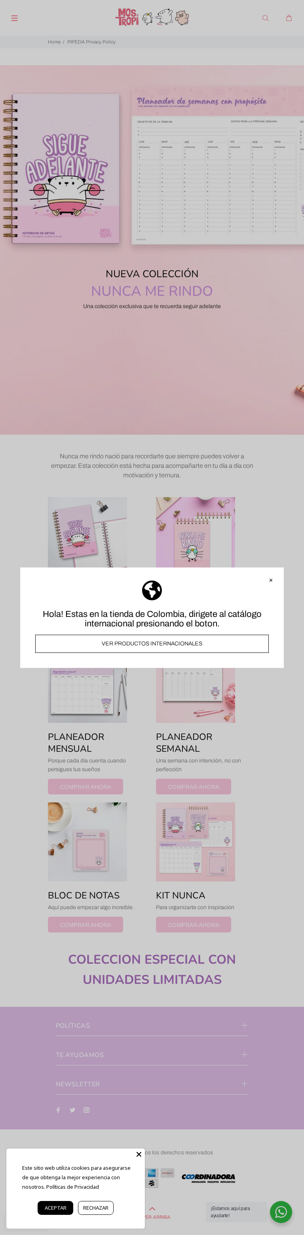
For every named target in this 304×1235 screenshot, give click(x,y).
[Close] (139, 1154)
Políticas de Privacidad (72, 1186)
